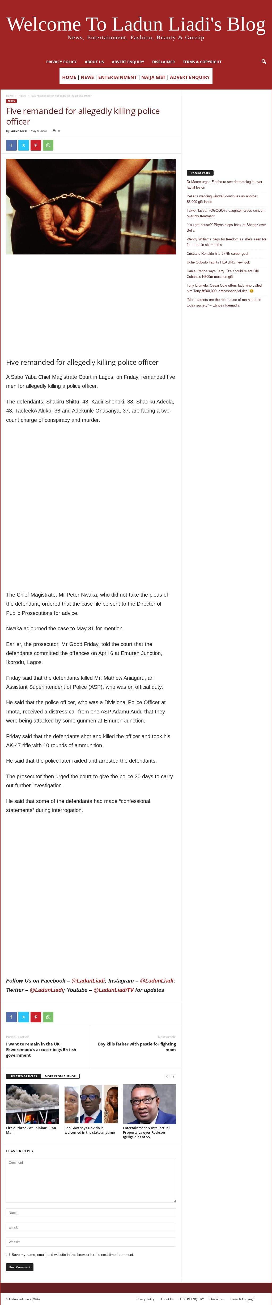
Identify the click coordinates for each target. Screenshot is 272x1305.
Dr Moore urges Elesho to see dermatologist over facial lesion (224, 184)
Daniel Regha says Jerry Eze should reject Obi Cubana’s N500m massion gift (223, 274)
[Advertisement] (91, 268)
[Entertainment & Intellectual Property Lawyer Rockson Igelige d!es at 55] (149, 1104)
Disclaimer (163, 61)
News (22, 95)
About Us (94, 61)
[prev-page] (167, 1076)
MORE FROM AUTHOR (60, 1076)
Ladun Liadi (18, 131)
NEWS (87, 77)
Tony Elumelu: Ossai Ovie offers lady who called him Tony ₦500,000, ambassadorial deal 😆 (224, 288)
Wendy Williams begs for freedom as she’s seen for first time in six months (226, 242)
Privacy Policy (61, 61)
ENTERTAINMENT (117, 77)
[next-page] (173, 1076)
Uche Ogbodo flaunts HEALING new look (218, 262)
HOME (69, 77)
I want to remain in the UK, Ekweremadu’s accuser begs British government (41, 1049)
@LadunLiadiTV (114, 990)
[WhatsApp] (48, 145)
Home (10, 95)
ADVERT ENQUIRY (128, 61)
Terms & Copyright (202, 61)
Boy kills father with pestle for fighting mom (137, 1046)
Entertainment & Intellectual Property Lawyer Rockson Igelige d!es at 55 (146, 1132)
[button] (264, 62)
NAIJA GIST (153, 77)
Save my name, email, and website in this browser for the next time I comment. (73, 1255)
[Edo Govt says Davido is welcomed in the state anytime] (91, 1104)
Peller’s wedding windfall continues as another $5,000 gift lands (222, 199)
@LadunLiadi (88, 981)
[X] (23, 145)
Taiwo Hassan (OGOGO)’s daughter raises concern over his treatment (226, 213)
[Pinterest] (36, 145)
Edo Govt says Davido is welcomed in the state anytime (90, 1130)
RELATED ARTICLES (23, 1076)
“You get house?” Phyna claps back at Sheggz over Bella (226, 227)
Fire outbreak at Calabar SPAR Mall (31, 1130)
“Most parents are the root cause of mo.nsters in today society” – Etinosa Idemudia (224, 302)
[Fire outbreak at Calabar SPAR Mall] (32, 1104)
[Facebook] (11, 145)
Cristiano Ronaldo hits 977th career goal (217, 254)
